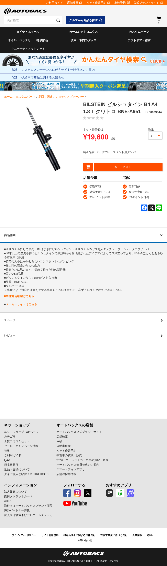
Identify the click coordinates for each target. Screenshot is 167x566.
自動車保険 (63, 446)
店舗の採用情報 (66, 474)
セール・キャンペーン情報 (21, 446)
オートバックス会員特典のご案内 (77, 464)
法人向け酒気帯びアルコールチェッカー (29, 515)
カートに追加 (122, 167)
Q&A (7, 460)
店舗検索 (72, 2)
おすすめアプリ (119, 485)
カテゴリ (9, 436)
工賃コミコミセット (17, 441)
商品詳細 (9, 235)
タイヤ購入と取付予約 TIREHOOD (26, 474)
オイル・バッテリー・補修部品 (28, 40)
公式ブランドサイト (146, 2)
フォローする (74, 485)
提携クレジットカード (18, 496)
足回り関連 (45, 96)
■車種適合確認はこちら (19, 296)
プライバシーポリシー (24, 535)
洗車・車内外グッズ (83, 40)
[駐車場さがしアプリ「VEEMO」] (120, 493)
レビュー (9, 335)
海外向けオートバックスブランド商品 (28, 505)
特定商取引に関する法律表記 (79, 535)
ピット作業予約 (96, 2)
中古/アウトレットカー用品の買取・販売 (82, 460)
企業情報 (137, 535)
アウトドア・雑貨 (139, 40)
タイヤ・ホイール (27, 31)
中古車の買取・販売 (69, 455)
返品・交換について (17, 469)
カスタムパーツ (139, 31)
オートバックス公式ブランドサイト (79, 431)
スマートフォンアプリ (70, 469)
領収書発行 (11, 464)
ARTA (7, 501)
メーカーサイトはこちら (21, 304)
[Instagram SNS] (77, 493)
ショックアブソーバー (69, 96)
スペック (9, 320)
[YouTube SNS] (75, 503)
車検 (59, 441)
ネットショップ (17, 425)
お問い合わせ (84, 540)
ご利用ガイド (54, 2)
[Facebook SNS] (67, 493)
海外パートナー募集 (17, 510)
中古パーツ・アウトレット (28, 48)
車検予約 (120, 2)
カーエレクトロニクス (83, 31)
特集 (7, 450)
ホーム (8, 96)
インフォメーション (20, 485)
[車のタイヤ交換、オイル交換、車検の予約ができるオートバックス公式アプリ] (109, 493)
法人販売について (15, 491)
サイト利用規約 (49, 535)
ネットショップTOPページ (21, 431)
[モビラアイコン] (130, 493)
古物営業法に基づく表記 (113, 535)
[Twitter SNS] (87, 493)
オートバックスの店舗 (74, 425)
